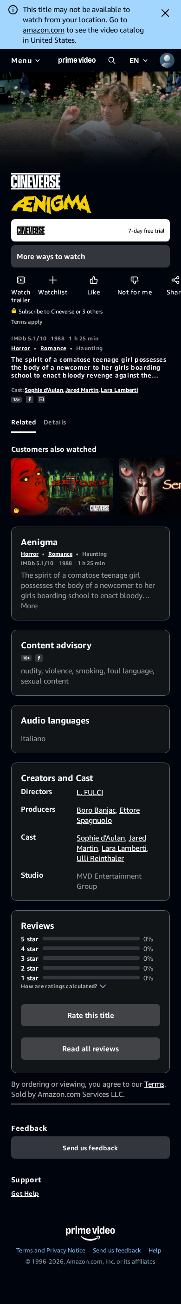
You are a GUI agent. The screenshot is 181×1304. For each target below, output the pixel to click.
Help (155, 1250)
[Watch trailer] (21, 280)
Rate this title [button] (90, 1014)
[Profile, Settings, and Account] (167, 60)
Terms (154, 1084)
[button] (63, 986)
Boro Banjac (96, 810)
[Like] (93, 280)
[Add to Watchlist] (53, 280)
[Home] (77, 60)
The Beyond (62, 486)
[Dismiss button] (165, 13)
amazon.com (44, 29)
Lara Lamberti (119, 389)
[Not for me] (134, 280)
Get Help (25, 1193)
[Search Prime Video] (112, 60)
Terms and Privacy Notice (50, 1250)
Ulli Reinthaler (100, 858)
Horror (20, 348)
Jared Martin (81, 389)
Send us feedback (117, 1250)
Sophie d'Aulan (44, 389)
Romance (53, 348)
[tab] (23, 422)
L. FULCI (90, 792)
